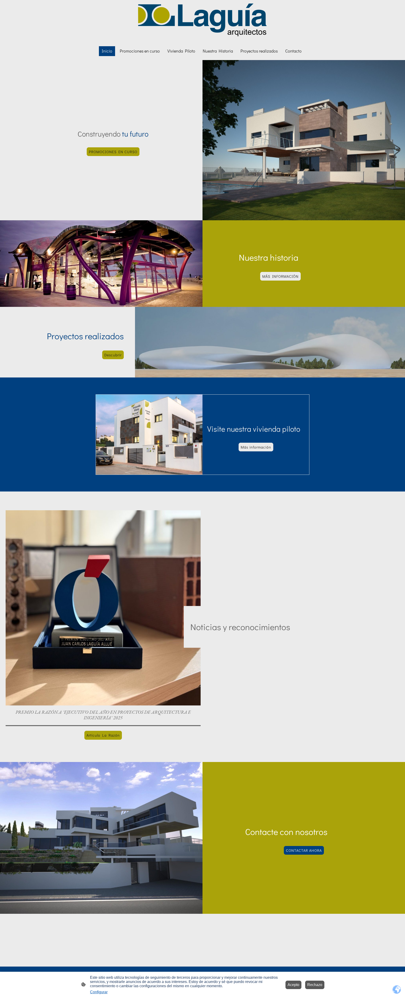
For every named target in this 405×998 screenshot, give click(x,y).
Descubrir (113, 354)
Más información (256, 447)
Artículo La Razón (103, 735)
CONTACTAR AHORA (304, 850)
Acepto (293, 985)
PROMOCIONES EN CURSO (113, 151)
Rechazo (314, 985)
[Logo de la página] (202, 21)
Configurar (99, 992)
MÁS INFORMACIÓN (280, 276)
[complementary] (396, 989)
